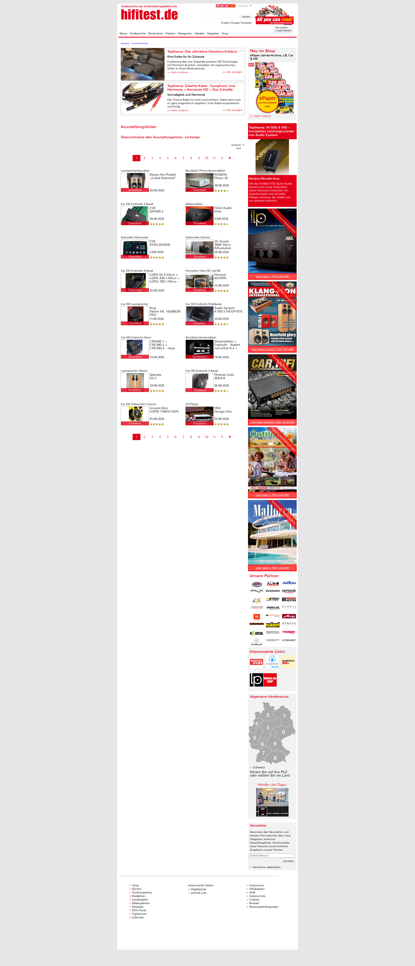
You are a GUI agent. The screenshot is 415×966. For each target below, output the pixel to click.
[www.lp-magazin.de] (256, 689)
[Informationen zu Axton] (289, 584)
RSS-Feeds (139, 910)
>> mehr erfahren (260, 116)
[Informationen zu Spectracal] (273, 634)
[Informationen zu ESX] (257, 600)
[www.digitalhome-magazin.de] (256, 671)
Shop (225, 33)
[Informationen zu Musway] (257, 625)
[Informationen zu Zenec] (289, 642)
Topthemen (139, 914)
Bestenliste (155, 33)
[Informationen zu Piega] (289, 625)
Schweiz (259, 767)
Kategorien (185, 33)
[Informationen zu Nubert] (273, 625)
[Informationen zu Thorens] (289, 634)
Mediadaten (257, 889)
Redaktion (138, 896)
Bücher (136, 889)
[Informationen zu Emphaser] (289, 592)
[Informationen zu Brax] (257, 592)
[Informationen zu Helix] (273, 609)
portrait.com (199, 893)
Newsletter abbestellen (267, 867)
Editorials (138, 917)
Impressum (256, 885)
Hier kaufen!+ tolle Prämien (283, 29)
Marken (170, 33)
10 (206, 158)
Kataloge (137, 907)
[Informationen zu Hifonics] (289, 609)
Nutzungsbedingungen (264, 907)
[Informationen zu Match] (273, 617)
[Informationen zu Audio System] (273, 584)
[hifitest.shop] (270, 689)
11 (214, 158)
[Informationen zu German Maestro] (289, 600)
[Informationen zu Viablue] (257, 642)
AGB (252, 892)
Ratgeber (213, 33)
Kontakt (254, 903)
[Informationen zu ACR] (257, 584)
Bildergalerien (141, 903)
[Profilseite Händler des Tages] (272, 815)
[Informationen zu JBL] (257, 617)
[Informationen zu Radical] (257, 634)
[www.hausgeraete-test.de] (272, 671)
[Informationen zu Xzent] (273, 642)
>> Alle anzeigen (232, 72)
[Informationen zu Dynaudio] (273, 592)
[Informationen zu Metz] (289, 617)
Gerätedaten (140, 900)
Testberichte (138, 33)
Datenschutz (257, 896)
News (123, 33)
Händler (200, 33)
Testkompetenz (142, 892)
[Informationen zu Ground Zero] (257, 609)
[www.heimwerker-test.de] (288, 671)
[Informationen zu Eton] (273, 600)
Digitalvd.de (198, 889)
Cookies (254, 900)
